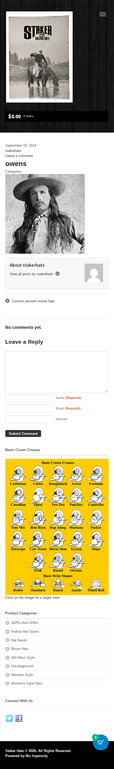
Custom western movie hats (30, 301)
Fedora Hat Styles (25, 632)
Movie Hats (20, 649)
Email (68, 408)
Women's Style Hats (26, 683)
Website (62, 419)
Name (68, 398)
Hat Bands (19, 640)
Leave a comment (19, 156)
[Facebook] (19, 718)
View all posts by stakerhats (34, 274)
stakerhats (13, 151)
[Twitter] (9, 718)
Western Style (22, 675)
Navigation (102, 14)
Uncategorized (22, 666)
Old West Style (22, 658)
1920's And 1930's (25, 623)
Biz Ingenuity (36, 756)
